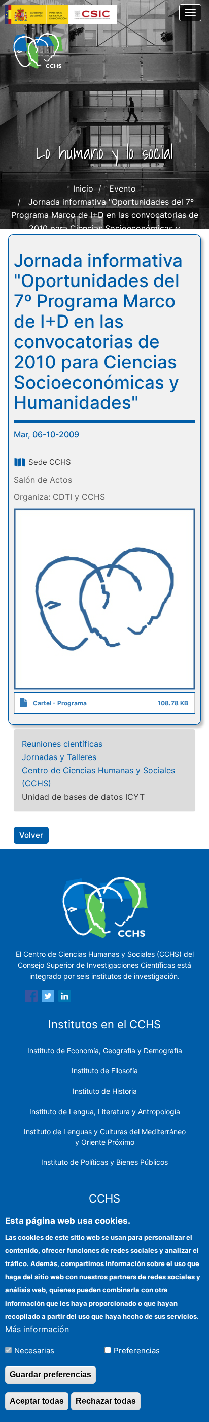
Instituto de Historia (105, 1091)
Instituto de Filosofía (105, 1070)
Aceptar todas (37, 1401)
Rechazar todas (106, 1401)
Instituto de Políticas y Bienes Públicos (104, 1162)
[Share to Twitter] (48, 998)
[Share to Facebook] (31, 998)
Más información (37, 1329)
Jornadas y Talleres (59, 757)
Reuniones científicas (62, 744)
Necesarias (34, 1350)
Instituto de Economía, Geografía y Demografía (104, 1050)
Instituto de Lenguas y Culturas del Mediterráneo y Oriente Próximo (105, 1136)
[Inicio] (38, 51)
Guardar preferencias (50, 1374)
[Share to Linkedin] (64, 998)
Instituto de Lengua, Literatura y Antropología (104, 1111)
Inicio (83, 188)
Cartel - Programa (60, 703)
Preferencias (137, 1350)
